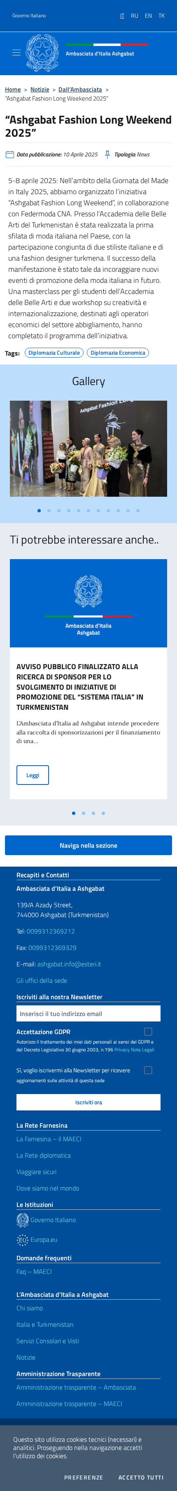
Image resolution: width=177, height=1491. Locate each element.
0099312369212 (51, 931)
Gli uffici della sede (41, 980)
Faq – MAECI (34, 1271)
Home (13, 89)
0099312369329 (52, 947)
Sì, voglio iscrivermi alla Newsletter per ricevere (73, 1070)
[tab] (39, 510)
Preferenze (84, 1477)
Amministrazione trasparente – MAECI (69, 1403)
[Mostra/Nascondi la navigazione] (16, 52)
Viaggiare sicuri (36, 1172)
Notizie (39, 89)
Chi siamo (29, 1308)
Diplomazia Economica (118, 351)
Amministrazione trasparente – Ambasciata (76, 1387)
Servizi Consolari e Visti (47, 1341)
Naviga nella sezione (88, 845)
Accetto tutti (141, 1477)
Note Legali (142, 1049)
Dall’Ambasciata (80, 89)
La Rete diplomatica (43, 1155)
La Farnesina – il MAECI (49, 1139)
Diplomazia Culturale (54, 351)
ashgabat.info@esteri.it (69, 964)
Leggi (37, 774)
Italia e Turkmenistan (45, 1324)
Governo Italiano (29, 15)
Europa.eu (43, 1239)
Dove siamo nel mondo (47, 1188)
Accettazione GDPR (43, 1032)
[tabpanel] (88, 452)
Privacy (122, 1049)
